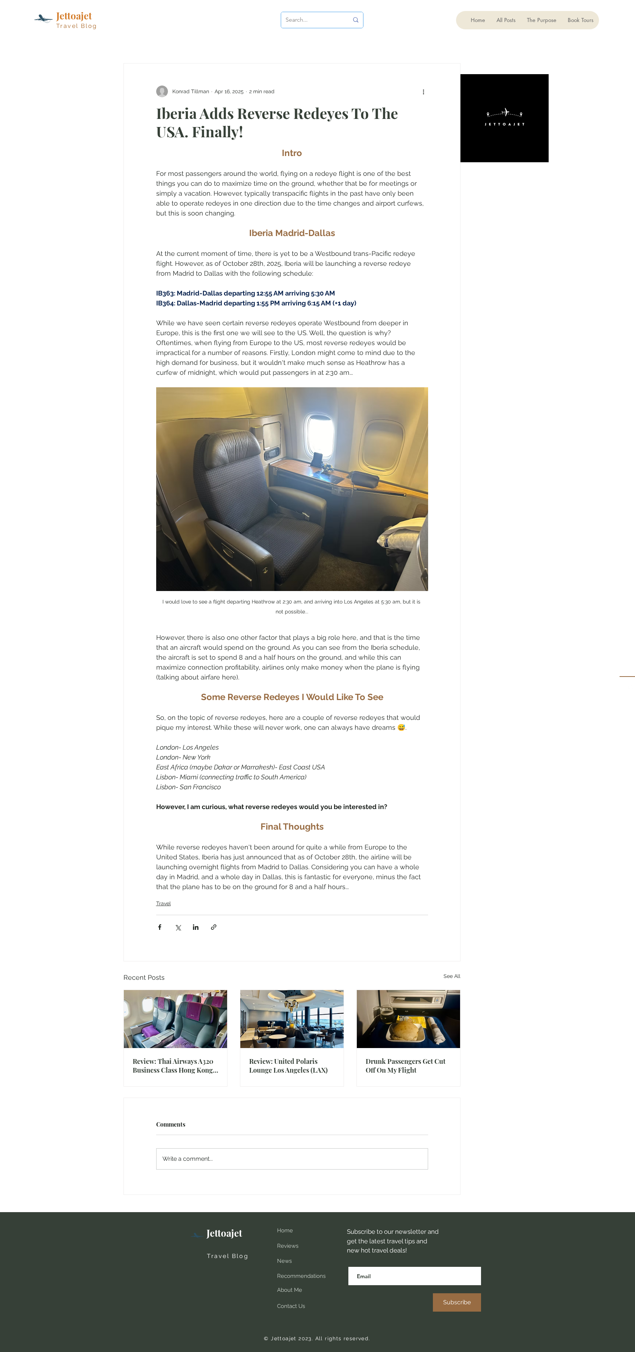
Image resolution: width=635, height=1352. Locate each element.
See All (452, 976)
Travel (163, 903)
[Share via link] (213, 927)
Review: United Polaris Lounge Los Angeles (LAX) (288, 1065)
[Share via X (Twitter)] (177, 927)
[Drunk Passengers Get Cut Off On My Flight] (408, 1019)
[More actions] (423, 91)
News (284, 1261)
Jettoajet (224, 1232)
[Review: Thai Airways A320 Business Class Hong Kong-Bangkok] (175, 1019)
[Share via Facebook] (159, 927)
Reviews (287, 1246)
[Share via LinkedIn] (195, 927)
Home (285, 1230)
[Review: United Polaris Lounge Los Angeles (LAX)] (292, 1019)
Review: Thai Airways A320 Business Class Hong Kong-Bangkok (174, 1065)
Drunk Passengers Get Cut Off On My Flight (405, 1065)
